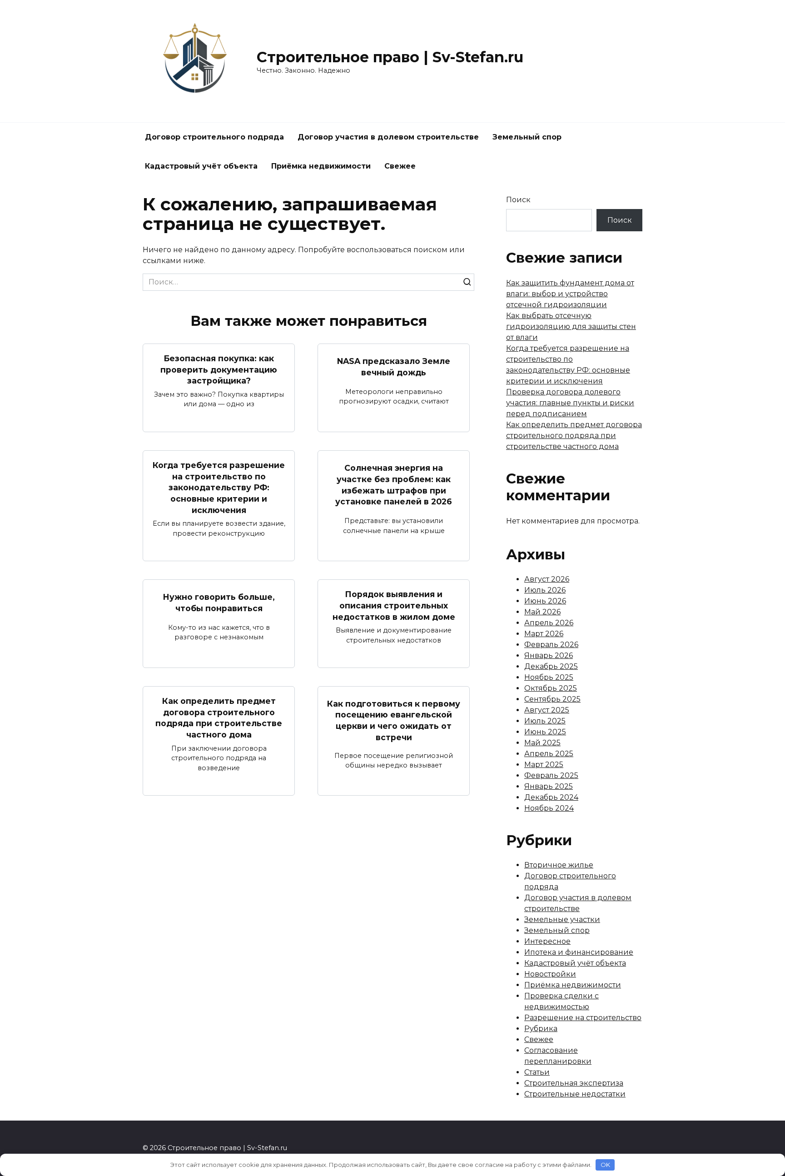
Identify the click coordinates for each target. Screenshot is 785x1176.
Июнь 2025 (545, 732)
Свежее (400, 166)
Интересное (547, 941)
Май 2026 (542, 612)
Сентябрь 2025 (552, 699)
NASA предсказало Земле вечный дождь (393, 366)
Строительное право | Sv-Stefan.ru (390, 57)
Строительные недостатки (575, 1094)
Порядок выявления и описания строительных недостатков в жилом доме (394, 605)
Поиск (518, 199)
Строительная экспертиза (573, 1083)
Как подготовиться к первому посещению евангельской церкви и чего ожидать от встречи (393, 720)
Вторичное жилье (558, 865)
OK (605, 1164)
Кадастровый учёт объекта (201, 166)
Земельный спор (526, 137)
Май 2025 (542, 742)
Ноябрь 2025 (548, 677)
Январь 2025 (548, 786)
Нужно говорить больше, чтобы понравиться (219, 602)
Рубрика (540, 1028)
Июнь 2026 (545, 601)
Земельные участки (562, 919)
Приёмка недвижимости (321, 166)
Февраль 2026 (551, 644)
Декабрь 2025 (551, 666)
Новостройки (550, 974)
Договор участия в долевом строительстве (388, 137)
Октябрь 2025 (550, 688)
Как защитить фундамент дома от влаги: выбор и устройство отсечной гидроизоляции (570, 294)
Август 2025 (546, 710)
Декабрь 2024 (551, 797)
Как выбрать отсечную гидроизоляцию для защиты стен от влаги (571, 326)
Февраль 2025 (551, 775)
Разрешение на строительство (582, 1017)
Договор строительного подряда (214, 137)
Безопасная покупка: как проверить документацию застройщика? (218, 369)
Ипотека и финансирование (578, 952)
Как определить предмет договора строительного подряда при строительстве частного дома (218, 717)
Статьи (537, 1072)
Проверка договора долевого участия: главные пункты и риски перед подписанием (570, 403)
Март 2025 (543, 764)
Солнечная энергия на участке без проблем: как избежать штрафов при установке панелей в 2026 (393, 484)
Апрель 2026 (548, 622)
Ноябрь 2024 (549, 808)
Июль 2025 (545, 721)
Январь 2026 (548, 655)
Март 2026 (543, 633)
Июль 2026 (545, 590)
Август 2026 (546, 579)
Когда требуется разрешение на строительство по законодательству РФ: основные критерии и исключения (219, 487)
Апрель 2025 (548, 753)
